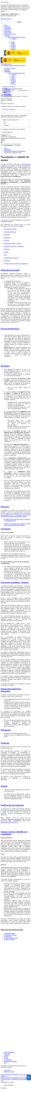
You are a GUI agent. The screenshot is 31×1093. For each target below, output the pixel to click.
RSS (5, 1063)
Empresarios (7, 31)
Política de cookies (9, 1071)
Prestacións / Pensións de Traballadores (14, 151)
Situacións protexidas (10, 270)
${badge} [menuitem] (9, 1085)
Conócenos (7, 26)
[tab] (7, 144)
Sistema (21, 226)
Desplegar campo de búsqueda (17, 65)
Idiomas (16, 37)
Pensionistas (7, 29)
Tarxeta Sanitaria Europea (11, 938)
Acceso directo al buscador (9, 88)
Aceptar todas (4, 14)
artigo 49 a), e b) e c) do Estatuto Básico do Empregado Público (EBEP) (15, 515)
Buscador (19, 88)
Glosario (6, 1055)
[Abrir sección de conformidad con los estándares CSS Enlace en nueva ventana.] (15, 1080)
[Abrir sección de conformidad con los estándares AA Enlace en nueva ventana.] (15, 1077)
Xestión (4, 786)
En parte (6, 125)
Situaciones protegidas (10, 229)
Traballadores (7, 149)
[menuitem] (17, 1091)
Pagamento (6, 730)
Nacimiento (7, 237)
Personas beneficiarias (10, 232)
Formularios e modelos (10, 935)
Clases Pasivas (8, 32)
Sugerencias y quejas (10, 34)
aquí (7, 220)
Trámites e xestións (9, 939)
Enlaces (6, 1056)
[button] (15, 99)
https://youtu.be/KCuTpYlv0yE (9, 822)
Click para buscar (23, 90)
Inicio (6, 25)
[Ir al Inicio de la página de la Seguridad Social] (6, 19)
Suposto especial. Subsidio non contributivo (16, 263)
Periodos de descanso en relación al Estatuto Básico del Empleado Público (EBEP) (17, 524)
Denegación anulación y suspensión (14, 246)
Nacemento (6, 529)
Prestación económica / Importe (12, 243)
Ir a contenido (4, 65)
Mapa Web (7, 1053)
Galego (16, 73)
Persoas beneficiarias (10, 329)
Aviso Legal (7, 1070)
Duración (6, 240)
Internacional (7, 936)
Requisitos (7, 234)
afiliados (10, 369)
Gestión (6, 252)
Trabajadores (7, 28)
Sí (4, 122)
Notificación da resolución (11, 257)
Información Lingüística (10, 1061)
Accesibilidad (8, 1060)
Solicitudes (7, 260)
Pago (5, 255)
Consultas (6, 35)
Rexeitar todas (13, 14)
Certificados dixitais (9, 933)
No (5, 123)
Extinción (6, 249)
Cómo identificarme (9, 1052)
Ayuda (6, 1058)
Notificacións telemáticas (14, 819)
